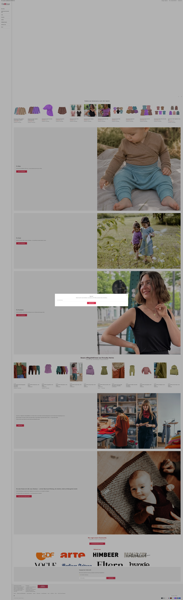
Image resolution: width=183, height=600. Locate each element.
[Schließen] (127, 295)
